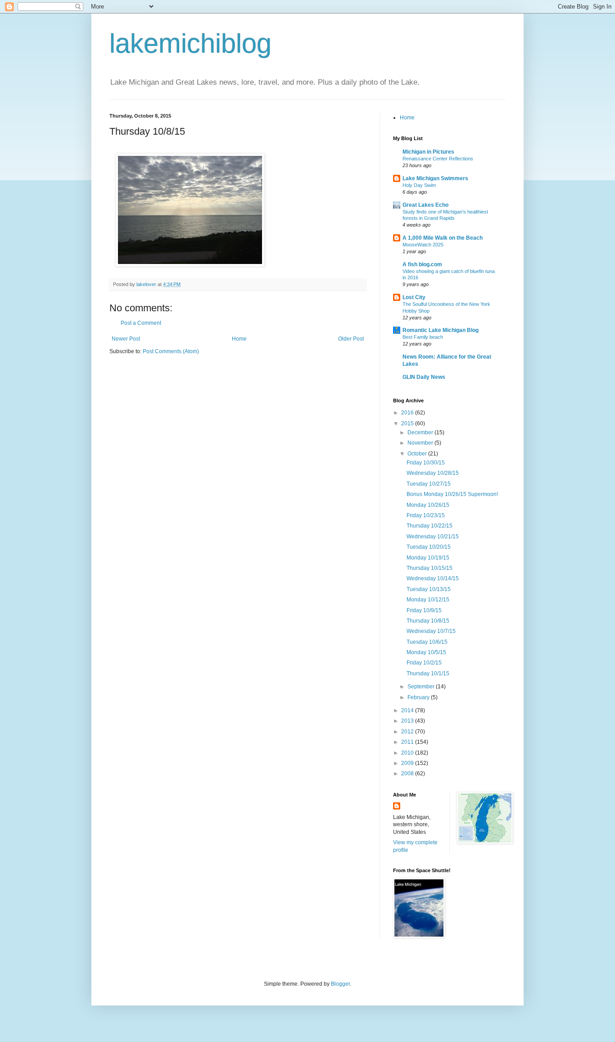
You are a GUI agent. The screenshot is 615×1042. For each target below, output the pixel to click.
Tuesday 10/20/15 (429, 547)
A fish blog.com (422, 264)
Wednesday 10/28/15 (433, 473)
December (420, 432)
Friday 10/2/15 (424, 663)
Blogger (340, 984)
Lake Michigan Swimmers (435, 178)
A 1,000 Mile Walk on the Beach (442, 238)
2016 (408, 413)
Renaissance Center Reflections (437, 158)
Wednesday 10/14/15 (433, 578)
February (419, 697)
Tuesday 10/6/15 (427, 642)
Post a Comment (141, 323)
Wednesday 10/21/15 (433, 536)
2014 (408, 710)
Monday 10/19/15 (428, 558)
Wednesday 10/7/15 (431, 631)
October (417, 453)
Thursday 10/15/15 (429, 568)
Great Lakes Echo (425, 205)
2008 (408, 773)
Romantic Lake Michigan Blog (440, 330)
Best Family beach (422, 337)
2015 (408, 423)
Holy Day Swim (419, 185)
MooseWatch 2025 (422, 244)
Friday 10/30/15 (426, 463)
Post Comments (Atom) (171, 351)
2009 (408, 763)
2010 (408, 753)
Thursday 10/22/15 (429, 526)
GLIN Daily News (423, 377)
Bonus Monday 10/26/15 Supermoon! (452, 494)
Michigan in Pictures (428, 152)
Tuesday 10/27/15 (429, 484)
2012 (408, 731)
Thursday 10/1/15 (428, 673)
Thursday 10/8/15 (428, 621)
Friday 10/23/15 (426, 515)
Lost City (413, 297)
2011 (408, 742)
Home (239, 339)
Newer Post (126, 339)
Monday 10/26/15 (428, 505)
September (421, 686)
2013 (408, 721)
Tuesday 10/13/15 (429, 589)
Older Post (351, 339)
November (420, 443)
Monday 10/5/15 (426, 652)
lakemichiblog (190, 43)
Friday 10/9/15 (424, 610)
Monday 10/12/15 (428, 599)
